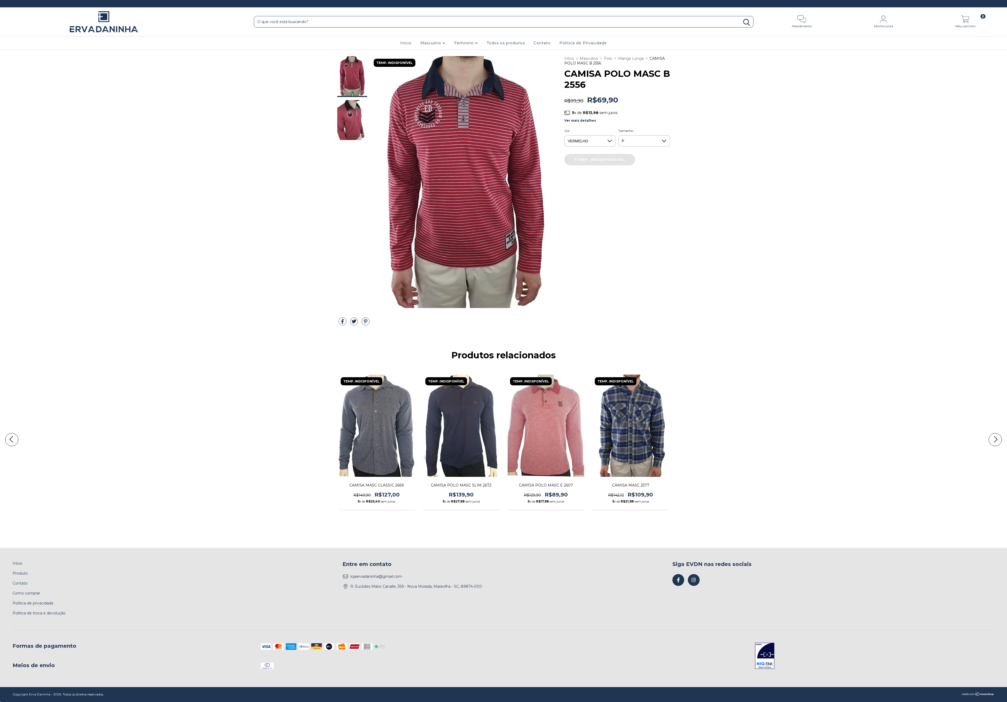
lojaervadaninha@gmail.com (376, 576)
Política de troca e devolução (39, 613)
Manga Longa (631, 58)
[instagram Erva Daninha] (14, 3)
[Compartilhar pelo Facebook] (343, 323)
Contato (542, 43)
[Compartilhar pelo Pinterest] (365, 323)
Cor (567, 131)
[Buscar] (747, 22)
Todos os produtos (506, 43)
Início (405, 43)
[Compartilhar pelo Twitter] (354, 323)
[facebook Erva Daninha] (7, 3)
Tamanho (625, 131)
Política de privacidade (33, 603)
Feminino (464, 43)
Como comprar (26, 593)
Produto (20, 573)
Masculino (431, 43)
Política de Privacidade (583, 43)
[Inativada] (764, 656)
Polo (608, 58)
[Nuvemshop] (978, 695)
